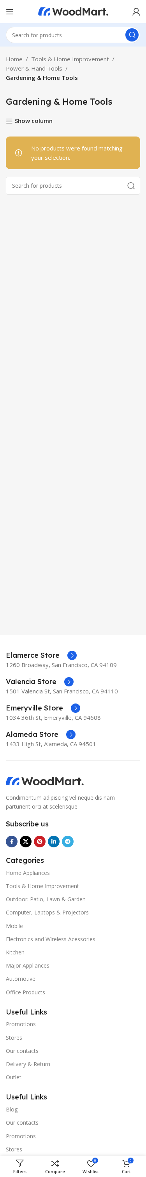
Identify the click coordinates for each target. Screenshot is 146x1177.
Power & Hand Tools (34, 68)
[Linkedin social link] (54, 841)
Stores (14, 1037)
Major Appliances (27, 965)
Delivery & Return (28, 1064)
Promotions (21, 1024)
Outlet (13, 1077)
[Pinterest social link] (40, 841)
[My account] (136, 11)
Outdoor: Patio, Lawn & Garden (46, 899)
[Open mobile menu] (10, 11)
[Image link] (45, 781)
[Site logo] (73, 11)
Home (14, 59)
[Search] (132, 34)
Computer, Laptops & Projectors (47, 912)
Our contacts (22, 1050)
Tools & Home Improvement (70, 59)
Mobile (14, 926)
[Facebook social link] (12, 841)
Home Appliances (28, 872)
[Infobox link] (41, 655)
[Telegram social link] (68, 841)
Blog (12, 1109)
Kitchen (15, 952)
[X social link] (26, 841)
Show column (34, 121)
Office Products (25, 992)
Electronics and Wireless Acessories (50, 939)
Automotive (20, 978)
